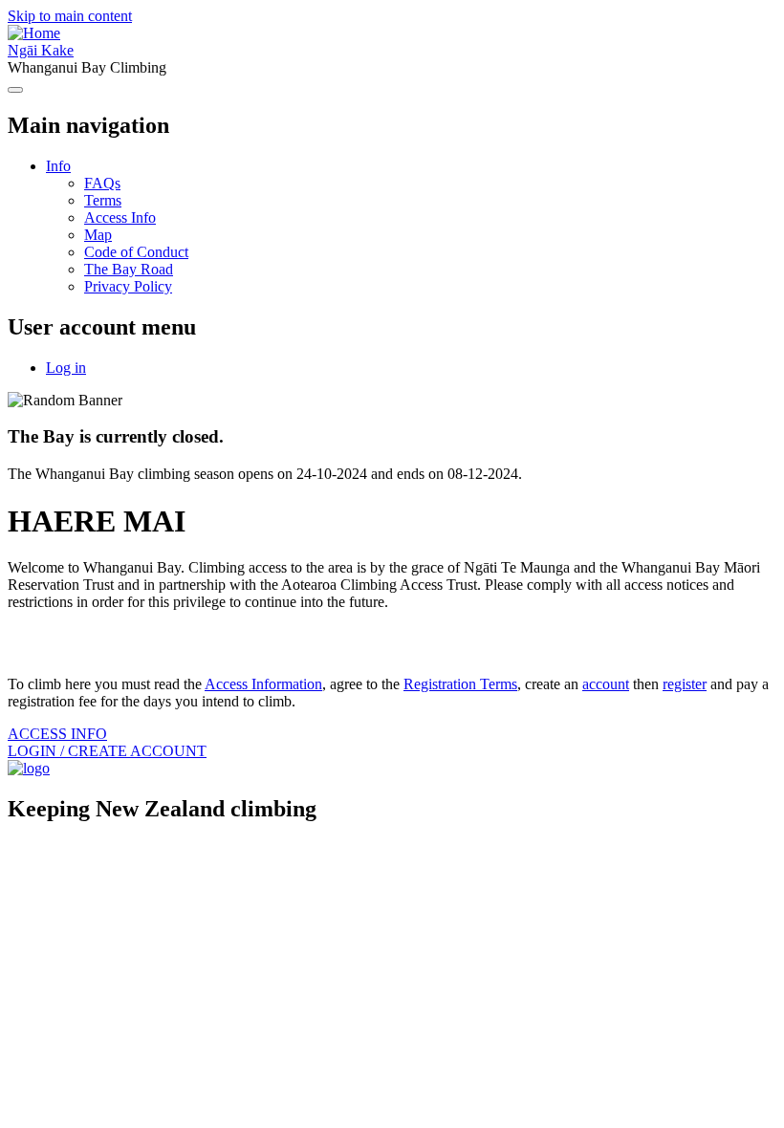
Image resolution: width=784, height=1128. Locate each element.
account (605, 684)
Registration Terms (460, 684)
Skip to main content (70, 16)
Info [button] (58, 166)
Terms (102, 200)
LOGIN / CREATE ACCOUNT (107, 751)
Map (98, 235)
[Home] (34, 33)
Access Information (263, 684)
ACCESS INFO (57, 734)
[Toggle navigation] (15, 90)
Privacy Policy (128, 286)
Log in (66, 367)
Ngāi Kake (41, 50)
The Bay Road (128, 269)
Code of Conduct (136, 252)
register (685, 684)
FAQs (102, 183)
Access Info (120, 217)
